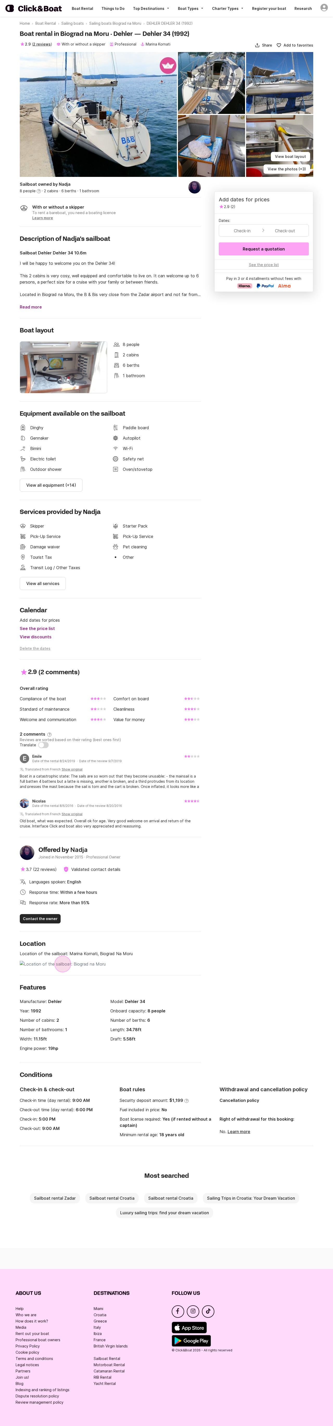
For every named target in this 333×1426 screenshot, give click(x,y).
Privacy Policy (28, 1346)
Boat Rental (82, 8)
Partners (23, 1371)
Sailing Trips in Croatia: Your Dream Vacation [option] (251, 1198)
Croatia (100, 1315)
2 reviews (42, 44)
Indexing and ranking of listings (42, 1390)
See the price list (37, 628)
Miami (98, 1308)
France (100, 1340)
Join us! (22, 1377)
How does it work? (32, 1321)
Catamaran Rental (109, 1371)
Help (20, 1308)
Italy (97, 1327)
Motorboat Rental (109, 1365)
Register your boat (269, 8)
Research (303, 8)
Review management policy (39, 1402)
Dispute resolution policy (37, 1396)
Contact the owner (40, 918)
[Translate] (43, 745)
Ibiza (98, 1333)
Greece (100, 1321)
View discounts (36, 636)
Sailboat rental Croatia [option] (112, 1198)
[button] (263, 45)
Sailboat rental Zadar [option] (55, 1198)
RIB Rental (102, 1377)
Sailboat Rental (107, 1358)
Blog (19, 1383)
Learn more (239, 1131)
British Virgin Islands (111, 1346)
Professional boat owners (38, 1340)
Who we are (26, 1315)
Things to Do (113, 8)
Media (21, 1327)
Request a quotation (264, 249)
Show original (72, 769)
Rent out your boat (32, 1333)
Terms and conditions (34, 1358)
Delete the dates (35, 648)
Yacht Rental (105, 1383)
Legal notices (27, 1365)
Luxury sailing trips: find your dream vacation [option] (164, 1212)
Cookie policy (27, 1352)
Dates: (224, 220)
